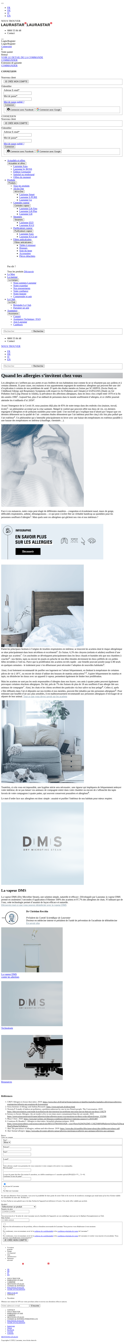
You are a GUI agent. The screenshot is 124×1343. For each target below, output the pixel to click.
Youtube (10, 1331)
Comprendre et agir (22, 296)
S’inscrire (35, 1306)
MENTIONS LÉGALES (9, 1337)
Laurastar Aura (20, 166)
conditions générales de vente (67, 1231)
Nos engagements (21, 288)
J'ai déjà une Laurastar (10, 1191)
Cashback (18, 324)
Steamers (17, 216)
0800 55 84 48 (12, 1293)
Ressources (6, 1082)
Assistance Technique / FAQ (27, 319)
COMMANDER (9, 60)
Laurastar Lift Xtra (28, 208)
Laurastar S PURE (28, 197)
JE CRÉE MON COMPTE (16, 81)
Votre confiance (20, 291)
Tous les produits (21, 186)
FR (8, 7)
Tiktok (9, 1328)
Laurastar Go (25, 200)
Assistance (12, 310)
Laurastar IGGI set (28, 236)
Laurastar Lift (25, 214)
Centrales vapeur (21, 202)
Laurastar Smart (26, 194)
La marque (12, 277)
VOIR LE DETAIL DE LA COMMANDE (22, 57)
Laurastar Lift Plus (28, 211)
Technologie (7, 1028)
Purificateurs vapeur (22, 228)
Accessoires (25, 253)
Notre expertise (20, 285)
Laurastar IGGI (26, 225)
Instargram (11, 1326)
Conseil (17, 316)
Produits (11, 180)
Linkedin (10, 1333)
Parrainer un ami (21, 308)
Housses (23, 248)
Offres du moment (22, 177)
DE (9, 10)
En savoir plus (33, 923)
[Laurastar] (62, 24)
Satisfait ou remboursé (23, 174)
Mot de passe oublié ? (14, 102)
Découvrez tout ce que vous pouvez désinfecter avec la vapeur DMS (34, 905)
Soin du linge (25, 250)
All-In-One (18, 188)
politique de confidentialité (43, 1231)
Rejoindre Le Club (22, 305)
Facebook (10, 1330)
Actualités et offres (16, 160)
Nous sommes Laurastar (24, 283)
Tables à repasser (27, 245)
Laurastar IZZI (26, 222)
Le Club (11, 299)
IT (8, 13)
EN (9, 16)
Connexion (6, 46)
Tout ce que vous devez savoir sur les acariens (45, 696)
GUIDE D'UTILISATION (16, 1289)
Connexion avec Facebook (22, 110)
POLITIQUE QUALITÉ (15, 1287)
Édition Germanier (22, 172)
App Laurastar (20, 322)
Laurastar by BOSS (22, 169)
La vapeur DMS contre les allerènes (10, 975)
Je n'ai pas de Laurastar (11, 1186)
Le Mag (11, 274)
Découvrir (29, 271)
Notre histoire (19, 293)
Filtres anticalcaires (22, 239)
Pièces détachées (27, 256)
